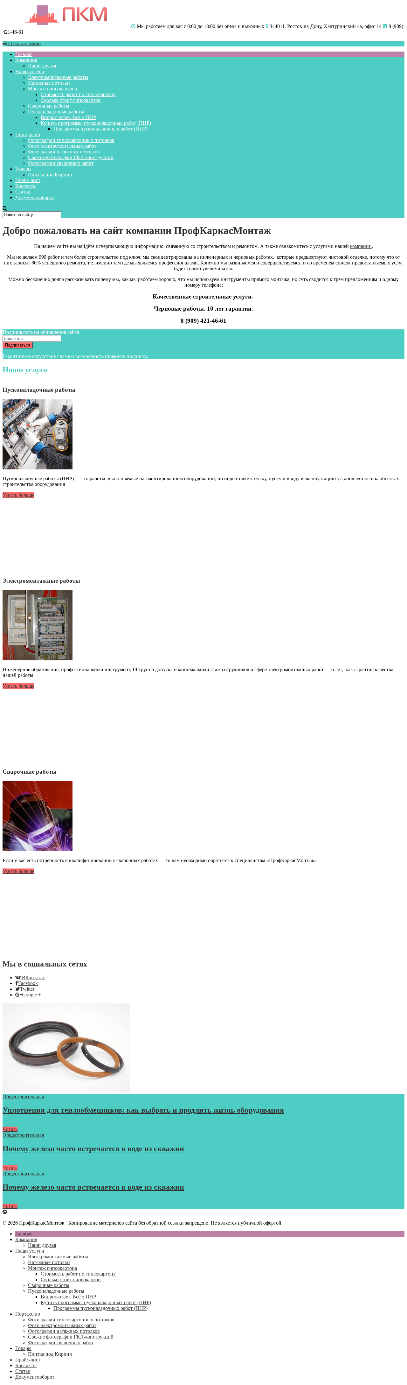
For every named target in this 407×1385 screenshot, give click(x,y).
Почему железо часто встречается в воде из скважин (93, 1148)
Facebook (28, 983)
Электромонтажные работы (58, 77)
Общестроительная (23, 1096)
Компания (26, 60)
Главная (23, 54)
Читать (10, 1129)
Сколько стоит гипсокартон (71, 100)
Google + (31, 994)
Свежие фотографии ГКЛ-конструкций (71, 157)
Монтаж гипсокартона (52, 88)
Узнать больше (18, 495)
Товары (23, 169)
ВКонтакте (33, 977)
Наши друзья (42, 65)
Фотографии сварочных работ (60, 163)
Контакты (26, 186)
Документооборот (34, 197)
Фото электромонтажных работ (62, 146)
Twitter (27, 989)
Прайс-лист (27, 180)
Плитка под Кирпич (50, 174)
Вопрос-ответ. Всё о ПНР (68, 117)
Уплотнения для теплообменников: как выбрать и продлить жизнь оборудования (143, 1110)
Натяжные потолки (49, 83)
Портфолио (27, 134)
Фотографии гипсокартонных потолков (71, 140)
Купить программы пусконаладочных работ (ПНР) (96, 123)
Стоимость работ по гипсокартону (78, 94)
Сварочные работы (48, 106)
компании (361, 246)
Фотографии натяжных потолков (64, 151)
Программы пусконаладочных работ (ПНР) (100, 128)
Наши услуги (29, 71)
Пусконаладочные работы (56, 111)
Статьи (23, 191)
